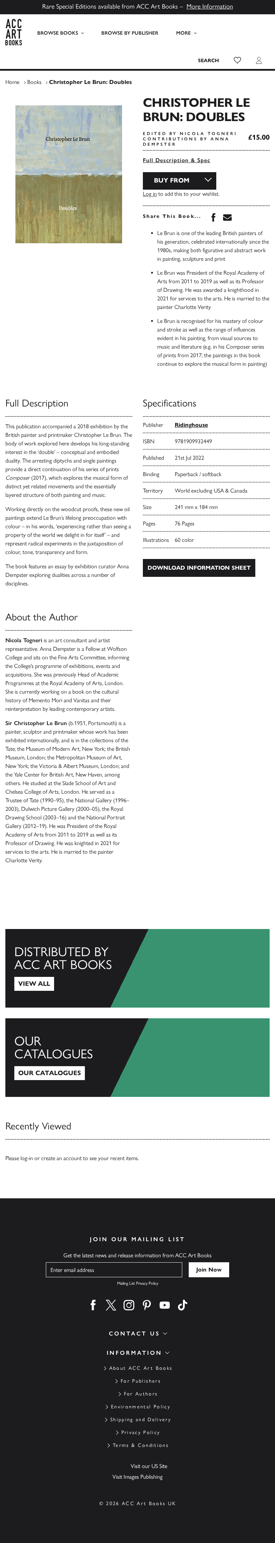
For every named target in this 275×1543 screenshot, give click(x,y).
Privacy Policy (140, 1432)
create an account (61, 1158)
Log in (150, 193)
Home (12, 82)
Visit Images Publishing (137, 1476)
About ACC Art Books (140, 1368)
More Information (210, 6)
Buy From (171, 180)
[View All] (137, 968)
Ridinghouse (191, 424)
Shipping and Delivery (140, 1420)
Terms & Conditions (141, 1445)
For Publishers (141, 1381)
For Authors (141, 1394)
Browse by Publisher (129, 33)
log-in (26, 1158)
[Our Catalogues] (137, 1057)
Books (34, 82)
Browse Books (57, 33)
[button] (237, 60)
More (183, 33)
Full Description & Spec (176, 160)
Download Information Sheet (199, 567)
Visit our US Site (149, 1466)
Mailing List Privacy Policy (137, 1283)
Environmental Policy (140, 1407)
